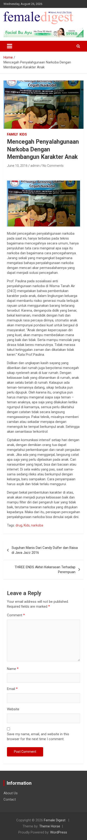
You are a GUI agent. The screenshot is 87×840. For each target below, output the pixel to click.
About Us (10, 793)
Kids (23, 134)
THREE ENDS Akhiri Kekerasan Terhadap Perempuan (45, 569)
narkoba (37, 525)
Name (13, 669)
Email (12, 689)
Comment (16, 615)
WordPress (58, 832)
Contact (9, 799)
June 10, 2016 (17, 165)
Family (12, 134)
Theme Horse (49, 826)
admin (35, 165)
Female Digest (54, 820)
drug (19, 525)
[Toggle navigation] (9, 46)
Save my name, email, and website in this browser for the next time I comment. (38, 736)
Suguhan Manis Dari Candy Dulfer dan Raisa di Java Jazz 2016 (45, 550)
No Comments (53, 165)
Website (13, 709)
